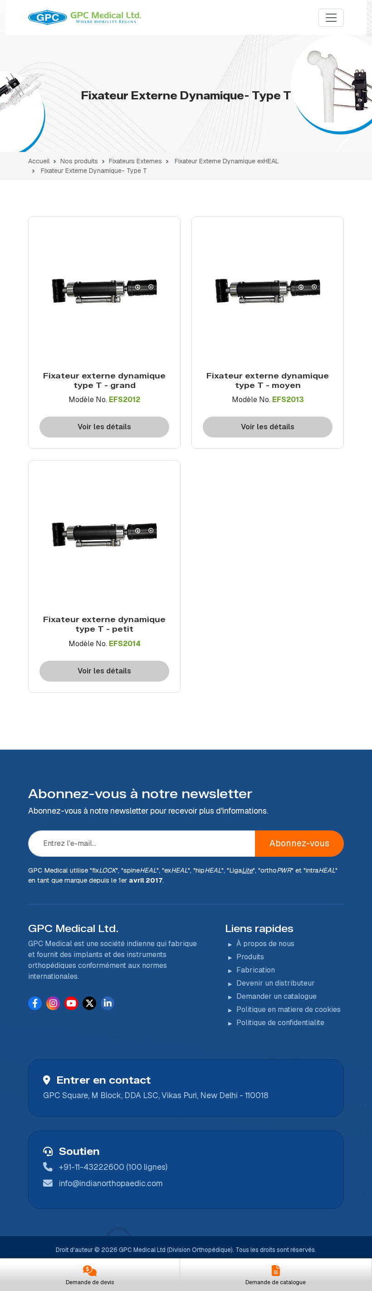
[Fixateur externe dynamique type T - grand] (104, 295)
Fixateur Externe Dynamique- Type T (94, 171)
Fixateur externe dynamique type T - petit (104, 623)
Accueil (38, 161)
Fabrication (255, 970)
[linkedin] (108, 1003)
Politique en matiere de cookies (288, 1009)
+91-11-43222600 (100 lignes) (113, 1167)
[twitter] (89, 1003)
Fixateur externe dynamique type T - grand (104, 380)
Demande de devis (90, 1282)
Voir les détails (104, 427)
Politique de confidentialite (280, 1022)
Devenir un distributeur (275, 983)
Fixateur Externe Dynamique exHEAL (227, 161)
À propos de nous (265, 943)
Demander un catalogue (276, 996)
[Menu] (331, 18)
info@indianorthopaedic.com (111, 1183)
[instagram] (53, 1003)
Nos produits (79, 161)
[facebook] (35, 1003)
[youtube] (71, 1003)
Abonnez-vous (299, 843)
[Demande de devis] (90, 1271)
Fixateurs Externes (135, 161)
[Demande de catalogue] (276, 1271)
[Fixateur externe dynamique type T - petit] (104, 538)
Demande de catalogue (275, 1282)
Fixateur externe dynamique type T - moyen (267, 380)
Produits (250, 957)
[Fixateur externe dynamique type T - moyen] (268, 295)
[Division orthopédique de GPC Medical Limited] (85, 17)
